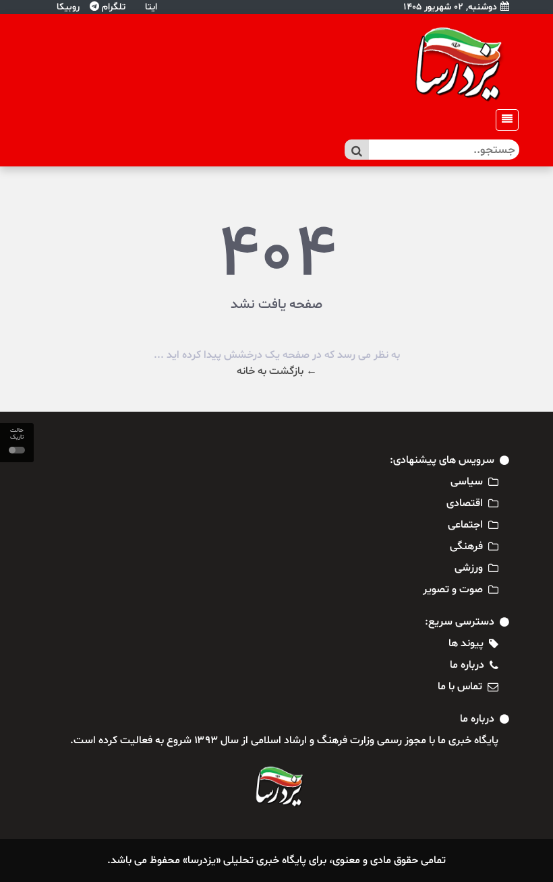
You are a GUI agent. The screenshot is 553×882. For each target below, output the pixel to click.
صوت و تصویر (453, 589)
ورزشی (469, 568)
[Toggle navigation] (503, 120)
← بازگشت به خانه (277, 371)
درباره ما (467, 665)
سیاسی (466, 481)
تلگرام (112, 7)
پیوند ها (466, 643)
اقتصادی (464, 503)
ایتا (149, 7)
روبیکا (67, 7)
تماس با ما (460, 686)
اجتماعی (465, 524)
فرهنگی (466, 546)
